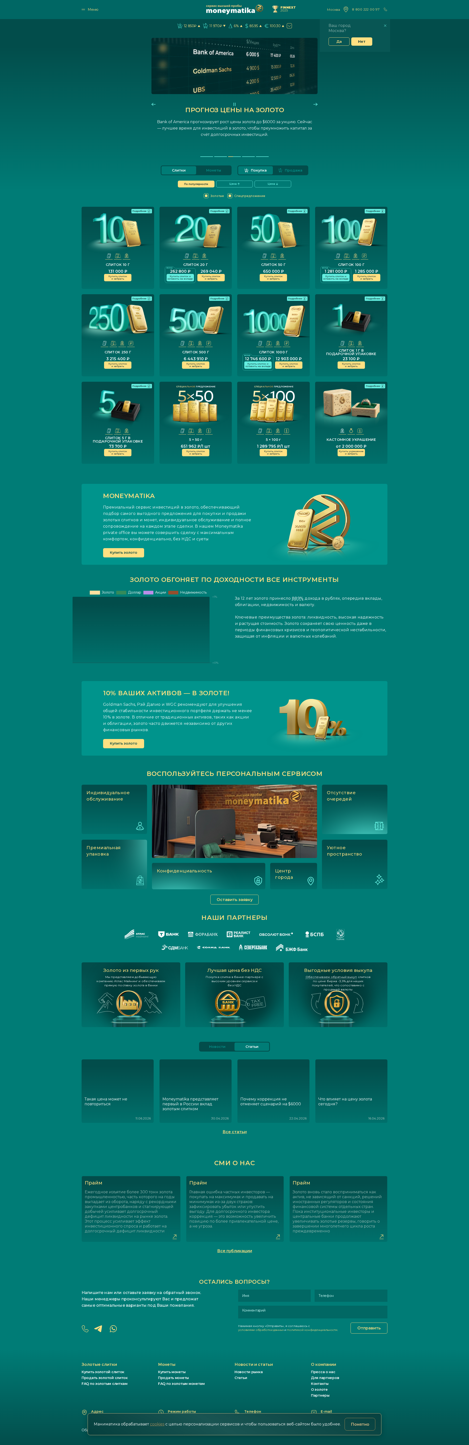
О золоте (319, 1389)
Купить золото (123, 552)
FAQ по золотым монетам (181, 1383)
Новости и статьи (253, 1364)
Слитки (179, 170)
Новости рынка (248, 1372)
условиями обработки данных (261, 1330)
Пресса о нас (323, 1372)
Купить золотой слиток (103, 1372)
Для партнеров (325, 1378)
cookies (157, 1424)
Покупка (259, 170)
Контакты (320, 1383)
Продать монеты (173, 1378)
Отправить (369, 1328)
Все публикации (234, 1251)
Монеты (213, 170)
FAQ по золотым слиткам (105, 1383)
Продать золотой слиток (105, 1378)
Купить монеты (171, 1372)
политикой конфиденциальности (312, 1330)
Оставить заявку (235, 899)
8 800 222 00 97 (366, 9)
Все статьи (235, 1132)
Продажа (293, 170)
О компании (323, 1364)
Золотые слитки (99, 1364)
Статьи (240, 1378)
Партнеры (320, 1395)
